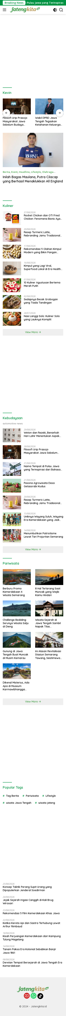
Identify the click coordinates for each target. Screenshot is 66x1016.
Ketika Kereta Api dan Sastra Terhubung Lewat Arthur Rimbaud (31, 924)
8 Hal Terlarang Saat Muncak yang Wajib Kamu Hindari (47, 592)
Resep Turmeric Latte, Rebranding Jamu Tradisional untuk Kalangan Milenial (42, 234)
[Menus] (5, 10)
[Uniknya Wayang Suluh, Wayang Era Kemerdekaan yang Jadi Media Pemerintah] (12, 519)
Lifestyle (36, 172)
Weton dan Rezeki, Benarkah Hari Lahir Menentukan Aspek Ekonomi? (41, 434)
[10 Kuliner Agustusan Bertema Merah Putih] (12, 285)
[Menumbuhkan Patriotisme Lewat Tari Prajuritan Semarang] (12, 536)
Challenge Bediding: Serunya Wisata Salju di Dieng (16, 623)
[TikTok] (40, 996)
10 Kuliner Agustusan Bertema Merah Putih (42, 284)
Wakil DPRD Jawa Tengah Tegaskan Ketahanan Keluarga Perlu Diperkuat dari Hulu (47, 121)
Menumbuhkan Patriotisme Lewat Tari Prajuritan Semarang (43, 535)
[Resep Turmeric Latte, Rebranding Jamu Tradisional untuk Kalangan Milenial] (12, 235)
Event (14, 172)
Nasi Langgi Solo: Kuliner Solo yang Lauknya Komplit (42, 317)
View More (31, 332)
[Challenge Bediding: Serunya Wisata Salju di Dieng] (17, 608)
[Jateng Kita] (25, 10)
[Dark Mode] (55, 10)
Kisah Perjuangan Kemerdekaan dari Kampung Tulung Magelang (32, 937)
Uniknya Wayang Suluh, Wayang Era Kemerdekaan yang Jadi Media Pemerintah (43, 518)
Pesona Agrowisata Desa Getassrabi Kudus (39, 484)
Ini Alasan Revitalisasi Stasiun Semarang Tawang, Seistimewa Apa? (48, 655)
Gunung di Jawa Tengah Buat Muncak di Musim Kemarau (15, 655)
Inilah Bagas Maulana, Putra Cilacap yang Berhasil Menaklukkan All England (33, 179)
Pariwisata (32, 795)
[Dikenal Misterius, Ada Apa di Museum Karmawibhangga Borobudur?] (17, 671)
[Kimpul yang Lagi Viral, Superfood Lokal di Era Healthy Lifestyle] (12, 268)
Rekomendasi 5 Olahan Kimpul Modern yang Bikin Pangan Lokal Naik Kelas (42, 250)
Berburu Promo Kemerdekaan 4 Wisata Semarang (14, 592)
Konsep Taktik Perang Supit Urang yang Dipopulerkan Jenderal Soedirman (27, 888)
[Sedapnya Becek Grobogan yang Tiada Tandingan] (12, 302)
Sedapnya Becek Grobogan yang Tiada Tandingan (41, 301)
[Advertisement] (33, 49)
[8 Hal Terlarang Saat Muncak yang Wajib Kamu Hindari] (49, 577)
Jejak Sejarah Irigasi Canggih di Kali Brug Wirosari (28, 901)
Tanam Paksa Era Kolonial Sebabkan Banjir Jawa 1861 (29, 951)
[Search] (61, 10)
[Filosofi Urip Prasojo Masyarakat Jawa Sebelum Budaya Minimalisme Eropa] (17, 106)
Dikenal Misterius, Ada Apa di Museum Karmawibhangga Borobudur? (16, 686)
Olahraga (47, 172)
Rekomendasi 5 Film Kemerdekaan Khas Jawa (31, 913)
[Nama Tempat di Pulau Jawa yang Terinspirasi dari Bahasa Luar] (12, 469)
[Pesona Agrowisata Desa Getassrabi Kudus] (12, 486)
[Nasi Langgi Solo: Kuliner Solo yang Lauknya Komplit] (12, 319)
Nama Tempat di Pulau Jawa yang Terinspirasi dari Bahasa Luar (42, 468)
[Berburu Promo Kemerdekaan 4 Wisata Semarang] (17, 577)
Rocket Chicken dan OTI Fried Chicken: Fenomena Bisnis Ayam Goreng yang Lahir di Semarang (43, 217)
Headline (24, 172)
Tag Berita (12, 795)
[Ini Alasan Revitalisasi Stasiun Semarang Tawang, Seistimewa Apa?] (49, 640)
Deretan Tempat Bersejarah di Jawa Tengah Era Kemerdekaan (32, 964)
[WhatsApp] (33, 996)
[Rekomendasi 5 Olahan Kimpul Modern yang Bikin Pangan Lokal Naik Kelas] (12, 252)
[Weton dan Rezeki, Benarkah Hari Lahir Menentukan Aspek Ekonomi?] (12, 435)
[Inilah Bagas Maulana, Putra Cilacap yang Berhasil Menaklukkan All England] (33, 150)
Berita (6, 172)
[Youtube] (27, 996)
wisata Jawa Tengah (18, 802)
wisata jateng (46, 802)
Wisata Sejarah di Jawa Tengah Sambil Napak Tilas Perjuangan (48, 623)
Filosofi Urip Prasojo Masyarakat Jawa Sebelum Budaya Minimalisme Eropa (15, 121)
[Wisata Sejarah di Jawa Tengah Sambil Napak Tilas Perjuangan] (49, 608)
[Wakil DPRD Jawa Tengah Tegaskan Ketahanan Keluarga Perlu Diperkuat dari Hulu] (49, 106)
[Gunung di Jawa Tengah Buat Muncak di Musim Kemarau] (17, 640)
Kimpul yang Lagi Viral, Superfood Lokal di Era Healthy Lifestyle (43, 267)
